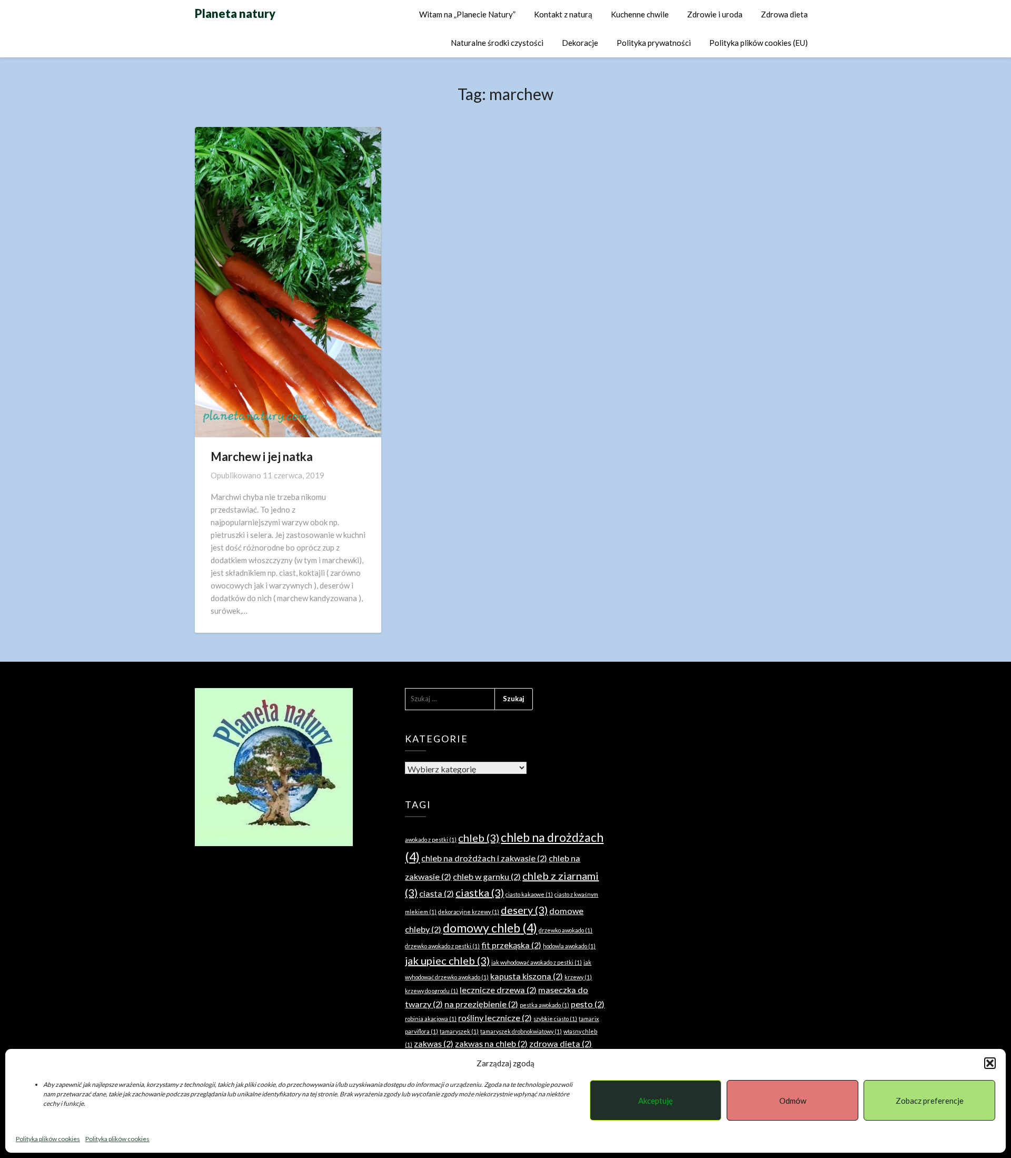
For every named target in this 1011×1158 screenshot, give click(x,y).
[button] (990, 1063)
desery (524, 910)
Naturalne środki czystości (497, 42)
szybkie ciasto (555, 1018)
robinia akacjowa (431, 1018)
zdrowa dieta (560, 1043)
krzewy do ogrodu (431, 990)
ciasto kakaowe (529, 894)
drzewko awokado (565, 930)
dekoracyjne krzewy (468, 911)
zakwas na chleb (491, 1043)
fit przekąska (511, 945)
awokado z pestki (431, 839)
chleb (478, 837)
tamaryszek (459, 1031)
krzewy (578, 977)
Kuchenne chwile (640, 14)
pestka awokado (544, 1005)
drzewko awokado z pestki (442, 946)
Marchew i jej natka (262, 456)
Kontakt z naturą (563, 14)
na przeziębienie (481, 1004)
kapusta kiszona (526, 976)
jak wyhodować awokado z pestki (536, 962)
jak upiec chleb (447, 960)
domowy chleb (490, 927)
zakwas (433, 1043)
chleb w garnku (487, 876)
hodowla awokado (569, 946)
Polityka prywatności (654, 42)
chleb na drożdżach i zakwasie (484, 858)
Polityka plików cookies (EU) (758, 42)
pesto (587, 1004)
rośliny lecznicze (495, 1018)
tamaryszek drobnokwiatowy (521, 1031)
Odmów (792, 1100)
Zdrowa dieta (784, 14)
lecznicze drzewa (498, 990)
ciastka (479, 892)
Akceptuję (655, 1100)
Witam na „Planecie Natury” (467, 14)
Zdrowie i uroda (714, 14)
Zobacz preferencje (930, 1100)
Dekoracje (580, 42)
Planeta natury (235, 13)
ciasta (436, 893)
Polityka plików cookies (48, 1139)
